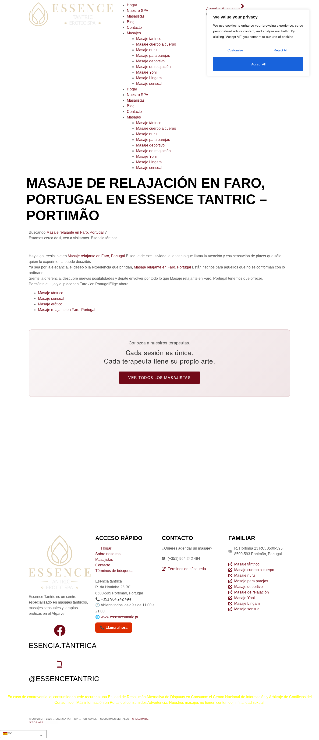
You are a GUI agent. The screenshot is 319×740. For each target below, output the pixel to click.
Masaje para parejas (153, 55)
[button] (22, 734)
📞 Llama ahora (114, 627)
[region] (258, 42)
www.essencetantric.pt (119, 617)
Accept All (258, 64)
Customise (235, 50)
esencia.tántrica (62, 645)
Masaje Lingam (149, 78)
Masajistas (136, 16)
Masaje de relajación (153, 67)
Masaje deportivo (150, 61)
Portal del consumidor (128, 702)
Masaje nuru (146, 50)
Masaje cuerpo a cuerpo (156, 44)
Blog (131, 22)
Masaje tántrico (148, 39)
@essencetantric (64, 679)
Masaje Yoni (146, 72)
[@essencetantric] (60, 663)
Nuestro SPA (137, 11)
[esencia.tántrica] (60, 630)
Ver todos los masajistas (159, 377)
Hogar (132, 5)
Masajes (134, 33)
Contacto (134, 27)
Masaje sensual (149, 84)
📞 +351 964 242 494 (113, 599)
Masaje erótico (50, 304)
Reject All (280, 50)
